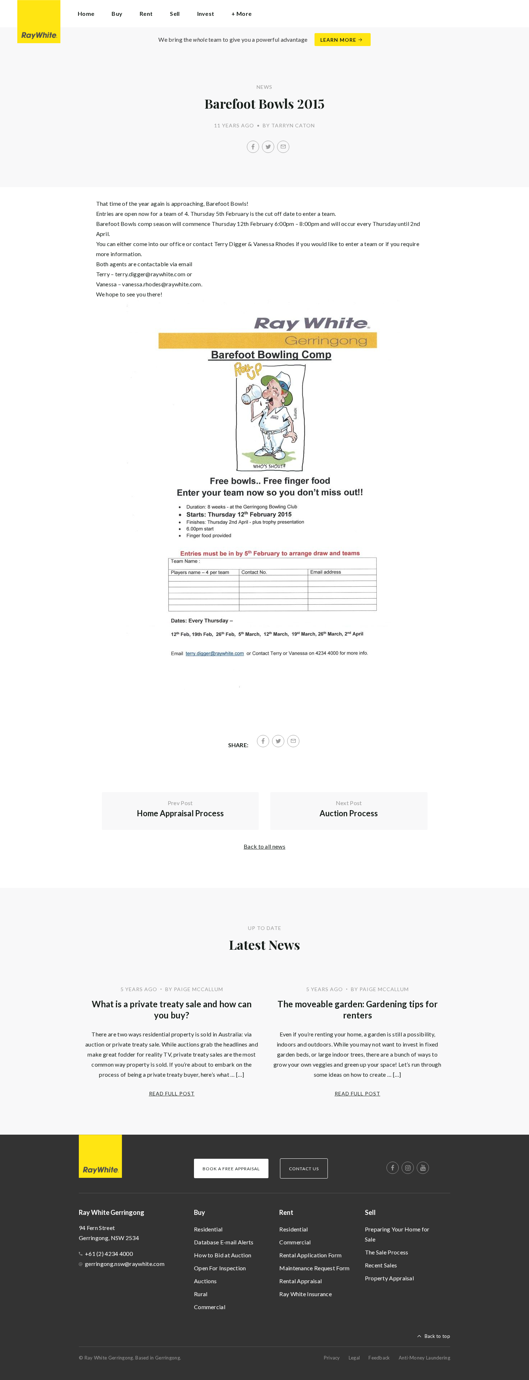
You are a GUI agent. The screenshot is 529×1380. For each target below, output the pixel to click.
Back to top (437, 1336)
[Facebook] (253, 147)
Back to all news (264, 846)
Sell (370, 1212)
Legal (354, 1358)
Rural (201, 1293)
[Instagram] (408, 1168)
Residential (208, 1229)
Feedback (379, 1358)
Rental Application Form (310, 1255)
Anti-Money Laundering (424, 1358)
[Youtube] (423, 1168)
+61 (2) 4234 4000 (109, 1253)
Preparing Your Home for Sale (397, 1234)
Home (86, 13)
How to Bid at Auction (222, 1255)
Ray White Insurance (305, 1293)
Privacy (332, 1358)
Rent (286, 1212)
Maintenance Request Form (314, 1268)
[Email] (283, 147)
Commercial (209, 1306)
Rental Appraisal (300, 1280)
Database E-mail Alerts (224, 1242)
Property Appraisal (389, 1278)
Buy (199, 1212)
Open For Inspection (220, 1268)
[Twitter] (268, 147)
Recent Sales (381, 1265)
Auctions (205, 1280)
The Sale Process (386, 1252)
